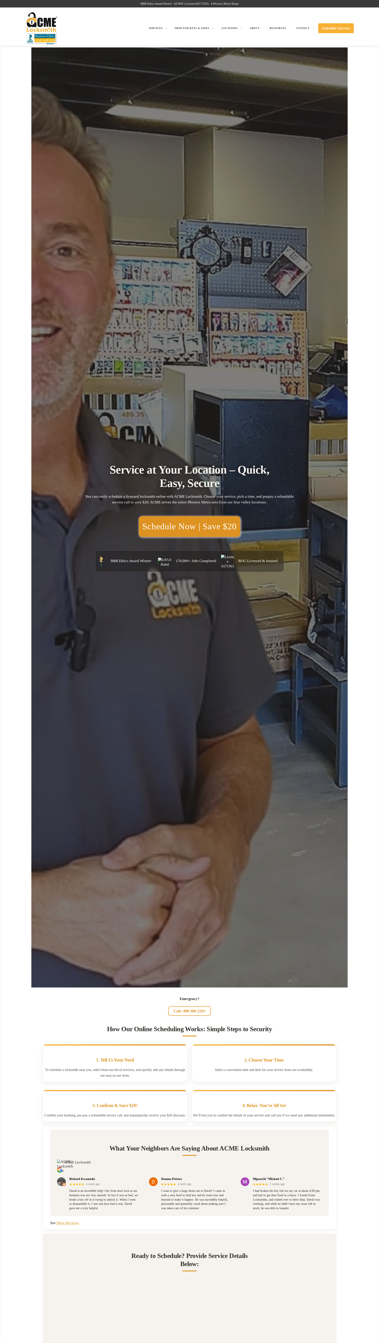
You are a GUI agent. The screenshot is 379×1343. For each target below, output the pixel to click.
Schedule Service (336, 28)
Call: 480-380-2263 (189, 1011)
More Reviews (68, 1223)
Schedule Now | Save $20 (189, 526)
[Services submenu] (166, 28)
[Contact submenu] (313, 28)
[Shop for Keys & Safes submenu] (213, 28)
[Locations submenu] (241, 28)
